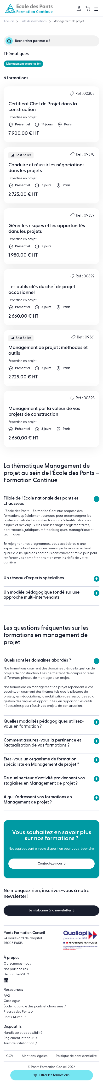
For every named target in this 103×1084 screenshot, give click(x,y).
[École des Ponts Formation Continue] (29, 8)
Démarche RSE (15, 974)
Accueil (9, 21)
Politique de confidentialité (76, 1056)
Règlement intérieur (19, 1038)
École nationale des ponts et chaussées (34, 1006)
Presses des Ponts (17, 1012)
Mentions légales (34, 1056)
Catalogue (12, 1001)
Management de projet (68, 21)
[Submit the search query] (9, 41)
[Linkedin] (6, 980)
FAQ (7, 996)
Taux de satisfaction (19, 1043)
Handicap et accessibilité (23, 1033)
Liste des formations (33, 21)
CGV (9, 1056)
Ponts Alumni (14, 1017)
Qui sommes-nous (17, 964)
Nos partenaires (16, 969)
